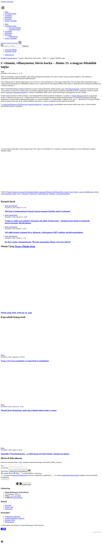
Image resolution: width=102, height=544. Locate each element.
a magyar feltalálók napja (86, 192)
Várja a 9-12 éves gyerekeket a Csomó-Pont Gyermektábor (25, 361)
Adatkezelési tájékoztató (12, 516)
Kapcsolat (8, 505)
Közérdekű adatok (10, 13)
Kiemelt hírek (13, 206)
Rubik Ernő (33, 194)
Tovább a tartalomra (7, 1)
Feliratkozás (5, 479)
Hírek (6, 12)
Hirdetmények (13, 36)
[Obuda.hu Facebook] (2, 530)
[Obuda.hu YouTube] (5, 530)
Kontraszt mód (26, 484)
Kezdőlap (4, 58)
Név (2, 466)
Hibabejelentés (9, 522)
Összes (25, 246)
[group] (51, 473)
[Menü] (3, 7)
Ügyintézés (8, 15)
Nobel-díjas (25, 194)
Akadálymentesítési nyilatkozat (14, 518)
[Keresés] (20, 42)
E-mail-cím (4, 468)
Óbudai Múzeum (77, 96)
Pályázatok (8, 19)
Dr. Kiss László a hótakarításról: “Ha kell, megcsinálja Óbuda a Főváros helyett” (38, 242)
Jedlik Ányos (16, 194)
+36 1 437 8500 (16, 496)
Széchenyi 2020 (10, 520)
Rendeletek (8, 17)
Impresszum (8, 509)
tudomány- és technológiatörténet (59, 194)
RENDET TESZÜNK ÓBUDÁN (9, 43)
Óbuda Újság (9, 507)
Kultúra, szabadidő (11, 21)
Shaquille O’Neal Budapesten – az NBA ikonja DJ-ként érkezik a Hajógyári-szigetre (35, 454)
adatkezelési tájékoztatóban (70, 475)
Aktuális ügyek (12, 58)
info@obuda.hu (18, 497)
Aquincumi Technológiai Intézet (15, 92)
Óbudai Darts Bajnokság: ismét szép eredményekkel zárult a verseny (29, 410)
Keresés (25, 46)
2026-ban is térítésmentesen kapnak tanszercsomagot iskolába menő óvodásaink (37, 211)
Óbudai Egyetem (74, 89)
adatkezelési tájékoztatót (19, 475)
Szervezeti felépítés (15, 28)
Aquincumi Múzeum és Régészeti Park (15, 104)
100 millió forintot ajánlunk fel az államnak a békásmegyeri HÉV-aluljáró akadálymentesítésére (44, 232)
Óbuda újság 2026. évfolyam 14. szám (16, 313)
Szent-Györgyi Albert (71, 192)
